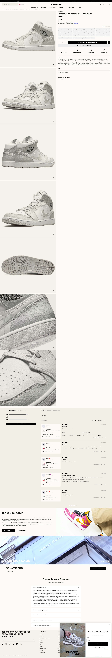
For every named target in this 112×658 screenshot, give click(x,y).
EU (109, 26)
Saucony (41, 650)
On (40, 644)
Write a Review (24, 424)
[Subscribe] (33, 640)
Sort (93, 420)
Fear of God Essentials (45, 638)
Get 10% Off (98, 644)
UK (103, 26)
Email (88, 637)
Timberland (42, 652)
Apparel (61, 7)
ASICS (41, 633)
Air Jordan (60, 11)
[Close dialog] (109, 624)
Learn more (73, 22)
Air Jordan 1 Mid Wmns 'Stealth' (52, 497)
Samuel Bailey (43, 648)
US (106, 26)
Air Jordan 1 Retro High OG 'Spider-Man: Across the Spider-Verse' (52, 481)
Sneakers (52, 7)
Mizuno (41, 642)
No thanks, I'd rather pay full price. (98, 647)
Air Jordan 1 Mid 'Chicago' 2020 (52, 449)
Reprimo (41, 646)
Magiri (41, 640)
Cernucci (41, 636)
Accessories (71, 7)
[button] (53, 7)
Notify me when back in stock (87, 42)
